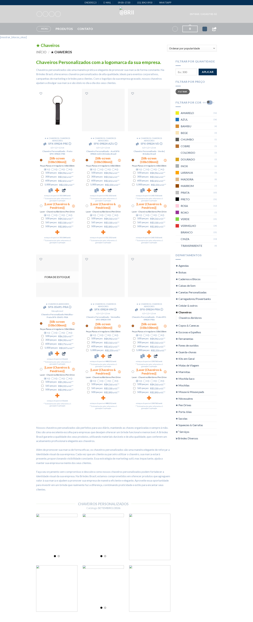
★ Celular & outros (187, 305)
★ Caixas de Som (186, 285)
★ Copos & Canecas (187, 325)
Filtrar (182, 91)
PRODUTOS (64, 29)
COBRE (185, 146)
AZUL (184, 119)
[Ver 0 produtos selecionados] (204, 29)
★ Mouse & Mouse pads (190, 391)
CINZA (185, 239)
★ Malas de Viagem (187, 365)
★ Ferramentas (184, 338)
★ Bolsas (181, 272)
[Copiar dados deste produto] (51, 190)
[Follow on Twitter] (52, 14)
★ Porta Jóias (184, 411)
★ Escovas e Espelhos (188, 332)
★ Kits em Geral (185, 358)
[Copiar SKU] (46, 144)
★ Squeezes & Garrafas (189, 425)
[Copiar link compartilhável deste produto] (64, 190)
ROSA (184, 205)
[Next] (72, 537)
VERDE (185, 219)
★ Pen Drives (183, 405)
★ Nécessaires (184, 398)
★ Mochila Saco (185, 378)
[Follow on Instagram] (45, 14)
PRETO (185, 199)
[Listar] (41, 93)
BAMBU (186, 126)
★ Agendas (182, 265)
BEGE (184, 132)
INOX (184, 165)
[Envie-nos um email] (58, 14)
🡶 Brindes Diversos (187, 438)
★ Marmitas (183, 372)
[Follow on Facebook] (39, 14)
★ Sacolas (181, 418)
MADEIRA (187, 179)
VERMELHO (188, 225)
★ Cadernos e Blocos (188, 278)
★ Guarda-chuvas (186, 352)
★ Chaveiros (184, 312)
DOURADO (188, 159)
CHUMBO (187, 139)
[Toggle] (215, 266)
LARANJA (187, 172)
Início (41, 52)
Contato (85, 29)
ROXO (185, 212)
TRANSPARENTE (191, 245)
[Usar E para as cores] (210, 102)
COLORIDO (188, 152)
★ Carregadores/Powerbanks (193, 298)
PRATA (185, 192)
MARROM (187, 185)
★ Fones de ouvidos (187, 345)
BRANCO (187, 232)
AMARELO (187, 112)
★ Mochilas (182, 385)
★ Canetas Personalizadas (191, 292)
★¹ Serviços (182, 431)
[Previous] (41, 537)
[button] (203, 14)
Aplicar (207, 71)
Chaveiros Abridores (190, 317)
